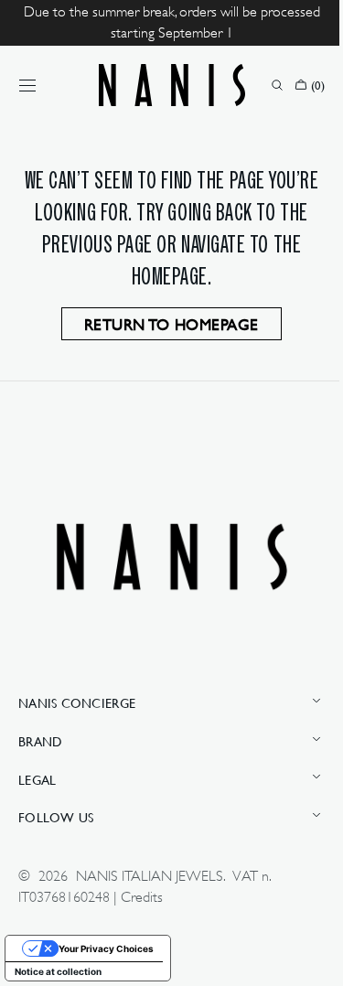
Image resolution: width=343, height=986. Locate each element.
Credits (142, 897)
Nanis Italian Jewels (149, 875)
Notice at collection (58, 971)
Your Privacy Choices (106, 948)
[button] (27, 85)
